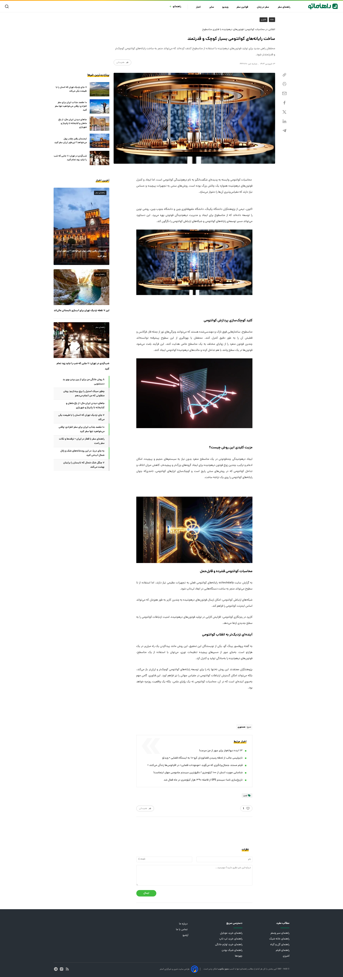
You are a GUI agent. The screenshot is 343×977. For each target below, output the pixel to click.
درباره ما (183, 924)
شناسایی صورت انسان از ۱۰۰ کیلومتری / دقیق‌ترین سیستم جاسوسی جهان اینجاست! (198, 773)
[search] (7, 6)
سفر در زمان (263, 7)
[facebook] (284, 103)
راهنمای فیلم (282, 950)
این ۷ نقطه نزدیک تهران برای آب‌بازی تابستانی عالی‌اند (81, 311)
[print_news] (284, 84)
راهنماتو (177, 7)
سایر (211, 7)
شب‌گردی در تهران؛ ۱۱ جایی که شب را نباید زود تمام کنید (70, 158)
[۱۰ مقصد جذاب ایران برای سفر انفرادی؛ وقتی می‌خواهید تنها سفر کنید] (99, 106)
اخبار (198, 7)
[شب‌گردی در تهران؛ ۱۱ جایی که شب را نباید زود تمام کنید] (99, 158)
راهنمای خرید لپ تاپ (230, 939)
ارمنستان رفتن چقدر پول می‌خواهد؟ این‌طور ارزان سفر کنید (70, 141)
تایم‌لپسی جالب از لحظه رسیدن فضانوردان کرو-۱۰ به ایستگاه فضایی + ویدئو (202, 758)
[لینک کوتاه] (284, 75)
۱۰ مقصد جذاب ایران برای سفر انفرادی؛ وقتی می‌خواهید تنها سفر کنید (71, 106)
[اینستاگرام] (61, 969)
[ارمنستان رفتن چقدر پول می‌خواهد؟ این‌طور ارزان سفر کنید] (99, 141)
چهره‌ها (238, 956)
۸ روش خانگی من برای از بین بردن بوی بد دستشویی (84, 382)
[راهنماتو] (323, 6)
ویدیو (225, 7)
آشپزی (286, 956)
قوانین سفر (243, 7)
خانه (272, 19)
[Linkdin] (284, 121)
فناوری (263, 19)
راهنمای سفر (284, 7)
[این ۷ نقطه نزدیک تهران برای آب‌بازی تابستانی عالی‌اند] (81, 287)
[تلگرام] (284, 130)
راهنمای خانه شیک (279, 939)
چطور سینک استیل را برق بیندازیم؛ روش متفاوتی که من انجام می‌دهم (84, 393)
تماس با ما (182, 930)
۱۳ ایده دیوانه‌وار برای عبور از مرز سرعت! (221, 751)
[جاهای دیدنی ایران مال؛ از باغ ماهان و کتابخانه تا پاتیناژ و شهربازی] (99, 123)
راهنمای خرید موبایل (231, 933)
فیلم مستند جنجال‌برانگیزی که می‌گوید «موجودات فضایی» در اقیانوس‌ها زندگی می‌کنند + (195, 765)
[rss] (67, 969)
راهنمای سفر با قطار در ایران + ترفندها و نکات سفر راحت (82, 441)
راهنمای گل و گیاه (279, 945)
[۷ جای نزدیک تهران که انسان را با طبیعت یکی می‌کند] (99, 89)
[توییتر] (284, 112)
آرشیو (185, 935)
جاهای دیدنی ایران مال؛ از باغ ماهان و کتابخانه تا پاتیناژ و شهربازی (72, 123)
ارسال (146, 893)
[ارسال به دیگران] (284, 93)
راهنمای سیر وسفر (279, 933)
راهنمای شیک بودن (232, 950)
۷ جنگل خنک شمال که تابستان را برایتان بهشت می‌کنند (84, 465)
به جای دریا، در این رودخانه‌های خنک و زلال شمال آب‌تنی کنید (82, 453)
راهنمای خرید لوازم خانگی (228, 945)
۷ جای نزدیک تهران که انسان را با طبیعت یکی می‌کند (71, 89)
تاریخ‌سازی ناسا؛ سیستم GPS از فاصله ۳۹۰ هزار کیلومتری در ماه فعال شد (203, 780)
